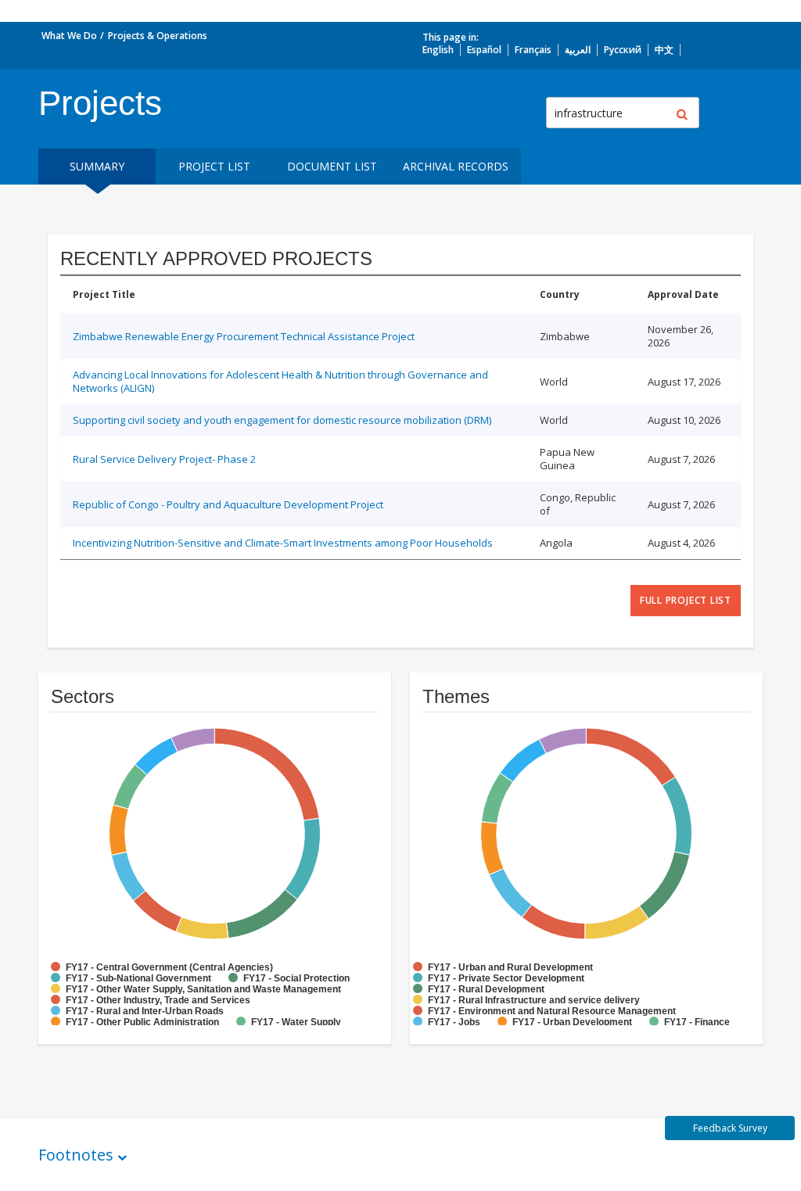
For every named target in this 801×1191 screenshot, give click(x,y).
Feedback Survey (730, 1128)
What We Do (69, 35)
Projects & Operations (157, 35)
